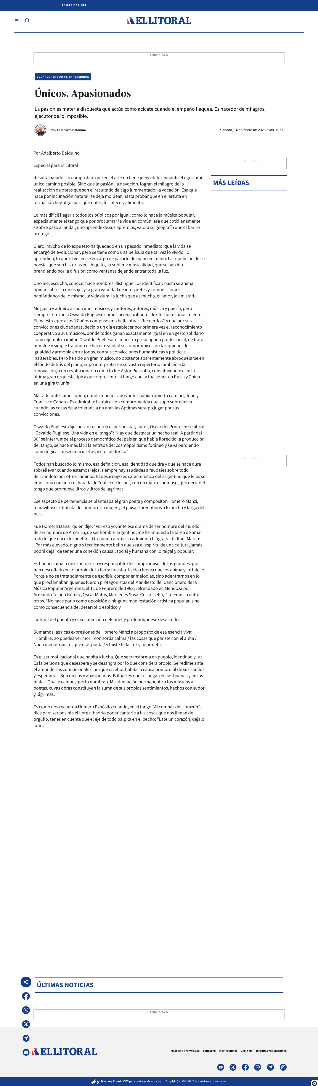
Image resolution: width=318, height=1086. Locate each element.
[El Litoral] (159, 20)
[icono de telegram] (270, 1067)
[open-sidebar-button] (16, 20)
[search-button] (27, 20)
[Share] (26, 982)
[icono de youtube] (220, 1067)
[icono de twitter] (233, 1067)
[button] (26, 996)
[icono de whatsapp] (257, 1067)
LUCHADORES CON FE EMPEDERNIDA (63, 77)
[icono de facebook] (245, 1067)
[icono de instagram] (283, 1067)
